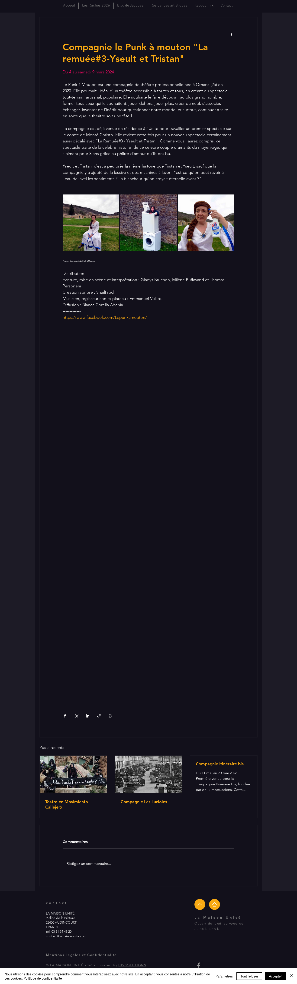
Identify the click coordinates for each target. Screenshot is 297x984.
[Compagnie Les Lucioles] (148, 774)
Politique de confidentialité (43, 978)
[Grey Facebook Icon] (198, 965)
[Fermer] (291, 976)
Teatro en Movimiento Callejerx (66, 804)
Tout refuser (249, 976)
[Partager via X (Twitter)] (76, 716)
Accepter (275, 976)
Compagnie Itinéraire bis (220, 764)
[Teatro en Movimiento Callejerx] (73, 774)
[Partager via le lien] (99, 716)
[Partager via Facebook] (65, 716)
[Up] (199, 904)
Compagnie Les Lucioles (144, 801)
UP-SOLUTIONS (132, 965)
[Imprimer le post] (110, 716)
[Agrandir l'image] (91, 222)
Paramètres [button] (224, 976)
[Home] (214, 904)
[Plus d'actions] (231, 34)
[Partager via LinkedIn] (87, 716)
